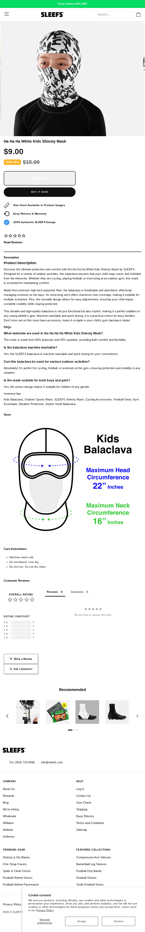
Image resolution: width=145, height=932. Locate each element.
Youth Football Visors (90, 884)
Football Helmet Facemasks (21, 884)
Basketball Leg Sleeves (91, 864)
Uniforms (9, 836)
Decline (118, 921)
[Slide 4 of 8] (117, 712)
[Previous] (7, 715)
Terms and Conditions (90, 823)
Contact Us (83, 795)
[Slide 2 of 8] (57, 712)
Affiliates (8, 823)
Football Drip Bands (89, 870)
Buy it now (39, 192)
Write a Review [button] (23, 659)
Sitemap (81, 829)
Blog (5, 802)
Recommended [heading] (72, 690)
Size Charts (84, 802)
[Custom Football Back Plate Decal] (57, 712)
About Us (9, 789)
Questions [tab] (77, 591)
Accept (81, 921)
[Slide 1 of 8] (28, 712)
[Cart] (138, 15)
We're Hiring (11, 809)
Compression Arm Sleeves (93, 857)
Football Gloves (86, 877)
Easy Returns (85, 816)
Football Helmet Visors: (18, 877)
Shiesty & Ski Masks (16, 857)
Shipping (81, 809)
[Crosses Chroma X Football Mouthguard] (28, 712)
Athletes (8, 829)
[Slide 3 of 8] (87, 712)
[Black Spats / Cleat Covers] (117, 712)
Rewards (8, 795)
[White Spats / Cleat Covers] (87, 712)
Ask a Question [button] (23, 669)
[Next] (137, 715)
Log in (80, 789)
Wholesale (9, 816)
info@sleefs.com (52, 762)
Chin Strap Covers (15, 864)
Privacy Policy (45, 910)
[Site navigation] (6, 14)
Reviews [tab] (52, 591)
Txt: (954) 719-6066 (22, 762)
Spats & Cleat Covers (17, 870)
